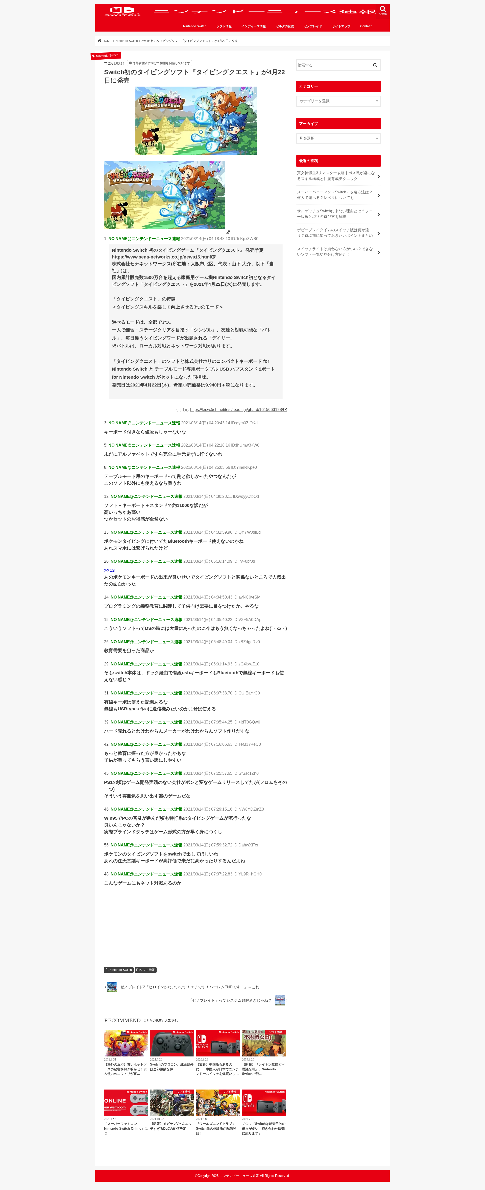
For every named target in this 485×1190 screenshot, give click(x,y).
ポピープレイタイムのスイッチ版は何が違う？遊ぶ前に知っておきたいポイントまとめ (335, 233)
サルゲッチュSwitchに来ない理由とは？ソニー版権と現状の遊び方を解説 (335, 214)
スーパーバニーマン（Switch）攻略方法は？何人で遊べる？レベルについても (335, 195)
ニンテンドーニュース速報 (239, 1176)
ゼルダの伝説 (285, 26)
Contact (366, 26)
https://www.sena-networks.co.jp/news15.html (161, 257)
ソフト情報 (224, 26)
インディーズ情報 (253, 26)
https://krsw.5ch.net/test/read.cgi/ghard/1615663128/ (236, 409)
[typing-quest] (167, 232)
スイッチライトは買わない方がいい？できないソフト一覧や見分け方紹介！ (335, 251)
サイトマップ (341, 26)
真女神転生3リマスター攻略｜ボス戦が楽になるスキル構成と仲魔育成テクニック (336, 175)
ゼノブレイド (313, 26)
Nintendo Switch (194, 26)
